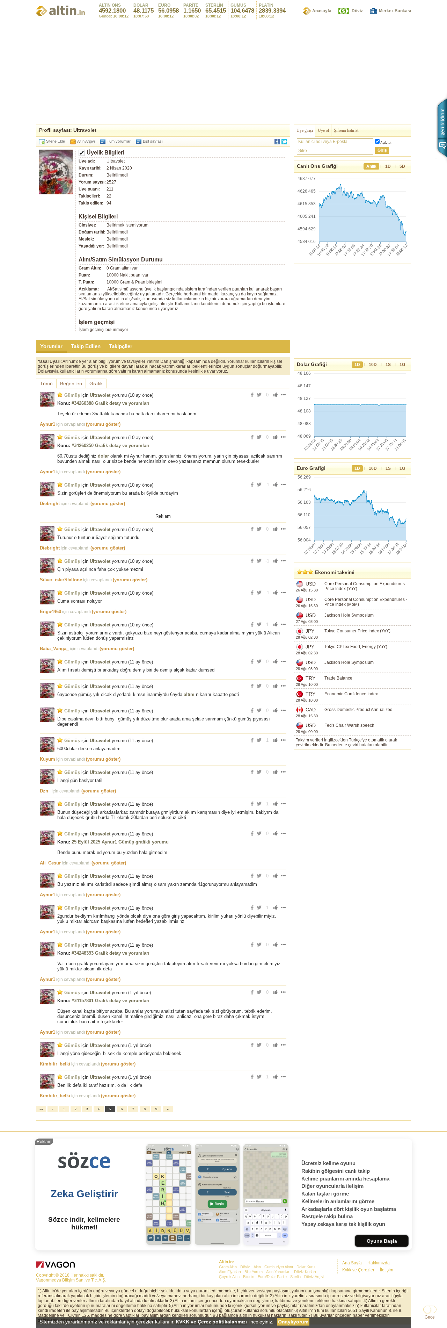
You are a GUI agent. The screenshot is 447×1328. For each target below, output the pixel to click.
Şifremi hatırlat (346, 130)
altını (189, 694)
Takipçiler (120, 346)
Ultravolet (100, 395)
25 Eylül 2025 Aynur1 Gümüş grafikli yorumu (120, 842)
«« (41, 1109)
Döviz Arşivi (314, 1277)
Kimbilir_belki (55, 1064)
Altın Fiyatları (230, 1272)
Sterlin (295, 1277)
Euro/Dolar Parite (272, 1277)
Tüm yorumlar (119, 141)
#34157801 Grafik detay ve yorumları (110, 1000)
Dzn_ (45, 791)
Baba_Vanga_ (54, 648)
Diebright (50, 503)
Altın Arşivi (86, 141)
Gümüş (72, 395)
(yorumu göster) (103, 424)
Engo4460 (50, 611)
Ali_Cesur (50, 863)
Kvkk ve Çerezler (358, 1270)
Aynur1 (47, 424)
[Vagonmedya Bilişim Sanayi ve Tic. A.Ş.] (56, 1265)
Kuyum (47, 759)
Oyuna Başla (382, 1241)
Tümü (46, 383)
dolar (103, 456)
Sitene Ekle (55, 141)
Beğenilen (71, 383)
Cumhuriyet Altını (278, 1267)
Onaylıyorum (293, 1322)
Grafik (96, 383)
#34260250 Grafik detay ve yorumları (110, 445)
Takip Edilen (86, 346)
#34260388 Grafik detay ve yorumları (110, 403)
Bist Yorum (253, 1272)
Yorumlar (51, 346)
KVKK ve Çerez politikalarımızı (211, 1322)
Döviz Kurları (305, 1272)
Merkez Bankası (395, 10)
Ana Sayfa (352, 1263)
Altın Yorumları (278, 1272)
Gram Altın (228, 1267)
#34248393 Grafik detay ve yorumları (110, 953)
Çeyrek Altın (229, 1277)
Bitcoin (248, 1277)
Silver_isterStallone (61, 579)
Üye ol (323, 130)
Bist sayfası (153, 141)
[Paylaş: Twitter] (284, 141)
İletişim (386, 1270)
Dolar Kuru (305, 1267)
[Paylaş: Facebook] (277, 141)
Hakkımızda (378, 1263)
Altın (257, 1267)
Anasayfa (321, 10)
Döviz (357, 10)
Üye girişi (304, 130)
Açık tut (385, 142)
